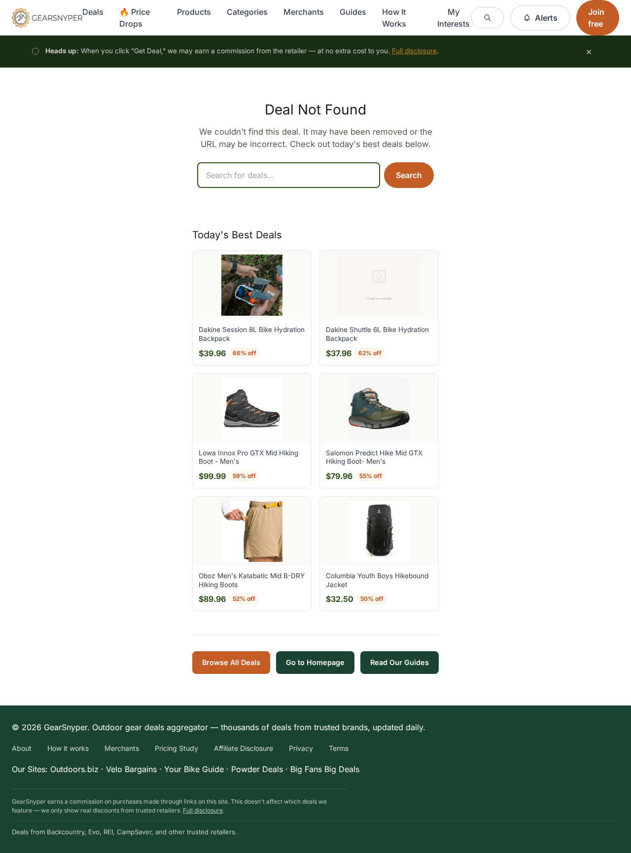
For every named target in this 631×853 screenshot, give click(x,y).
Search (409, 175)
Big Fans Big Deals (324, 769)
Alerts (546, 18)
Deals (93, 12)
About (22, 748)
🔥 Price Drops (134, 18)
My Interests (453, 18)
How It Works (394, 18)
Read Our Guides (399, 662)
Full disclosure (414, 51)
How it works (68, 748)
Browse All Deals (231, 662)
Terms (339, 748)
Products (194, 12)
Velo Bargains (131, 769)
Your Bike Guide (194, 769)
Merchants (303, 12)
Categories (247, 12)
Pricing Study (176, 748)
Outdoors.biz (74, 769)
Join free (596, 18)
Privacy (301, 748)
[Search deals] (487, 18)
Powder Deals (257, 769)
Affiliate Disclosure (243, 748)
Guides (353, 12)
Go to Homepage (315, 662)
